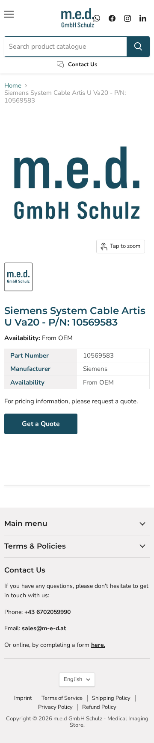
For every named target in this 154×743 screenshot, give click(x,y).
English (73, 679)
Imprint (23, 698)
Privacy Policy (55, 707)
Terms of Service (62, 698)
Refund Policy (99, 707)
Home (12, 85)
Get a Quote (41, 424)
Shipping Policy (111, 698)
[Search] (138, 46)
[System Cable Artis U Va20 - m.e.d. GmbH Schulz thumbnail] (18, 277)
